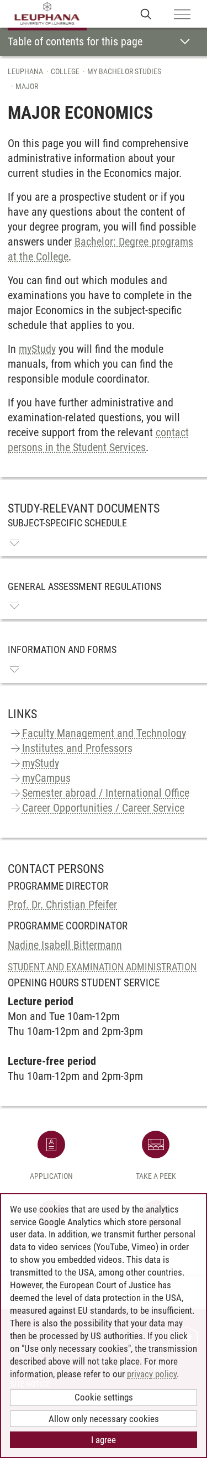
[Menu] (182, 15)
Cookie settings (104, 1397)
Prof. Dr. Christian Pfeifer (62, 904)
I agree (103, 1439)
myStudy (37, 349)
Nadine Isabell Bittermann (65, 945)
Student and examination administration (102, 967)
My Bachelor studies (124, 71)
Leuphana (25, 71)
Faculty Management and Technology (104, 733)
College (65, 71)
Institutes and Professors (77, 748)
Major (26, 86)
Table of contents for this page (75, 41)
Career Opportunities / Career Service (103, 807)
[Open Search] (146, 13)
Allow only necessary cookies (104, 1418)
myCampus (46, 778)
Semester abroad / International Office (105, 792)
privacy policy (152, 1373)
